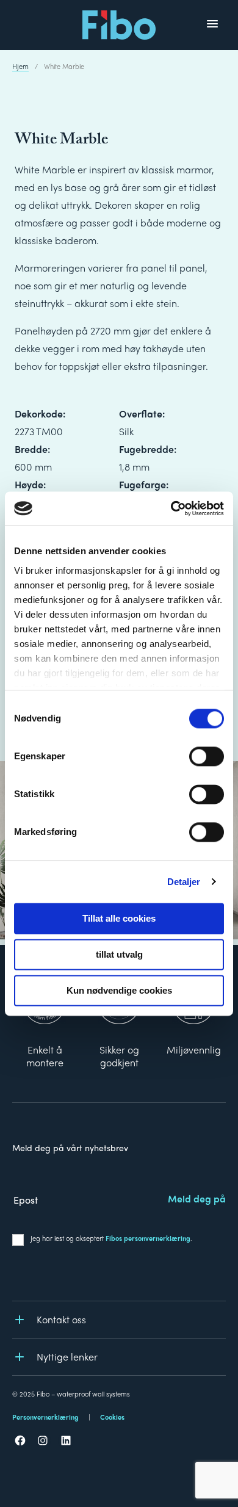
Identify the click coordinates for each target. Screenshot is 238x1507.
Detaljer (184, 881)
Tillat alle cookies (119, 918)
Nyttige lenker (67, 1357)
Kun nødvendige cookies (119, 990)
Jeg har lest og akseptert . (111, 1238)
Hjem (20, 66)
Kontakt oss (61, 1319)
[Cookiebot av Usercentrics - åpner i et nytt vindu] (171, 508)
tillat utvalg (119, 954)
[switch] (206, 756)
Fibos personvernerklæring (148, 1238)
